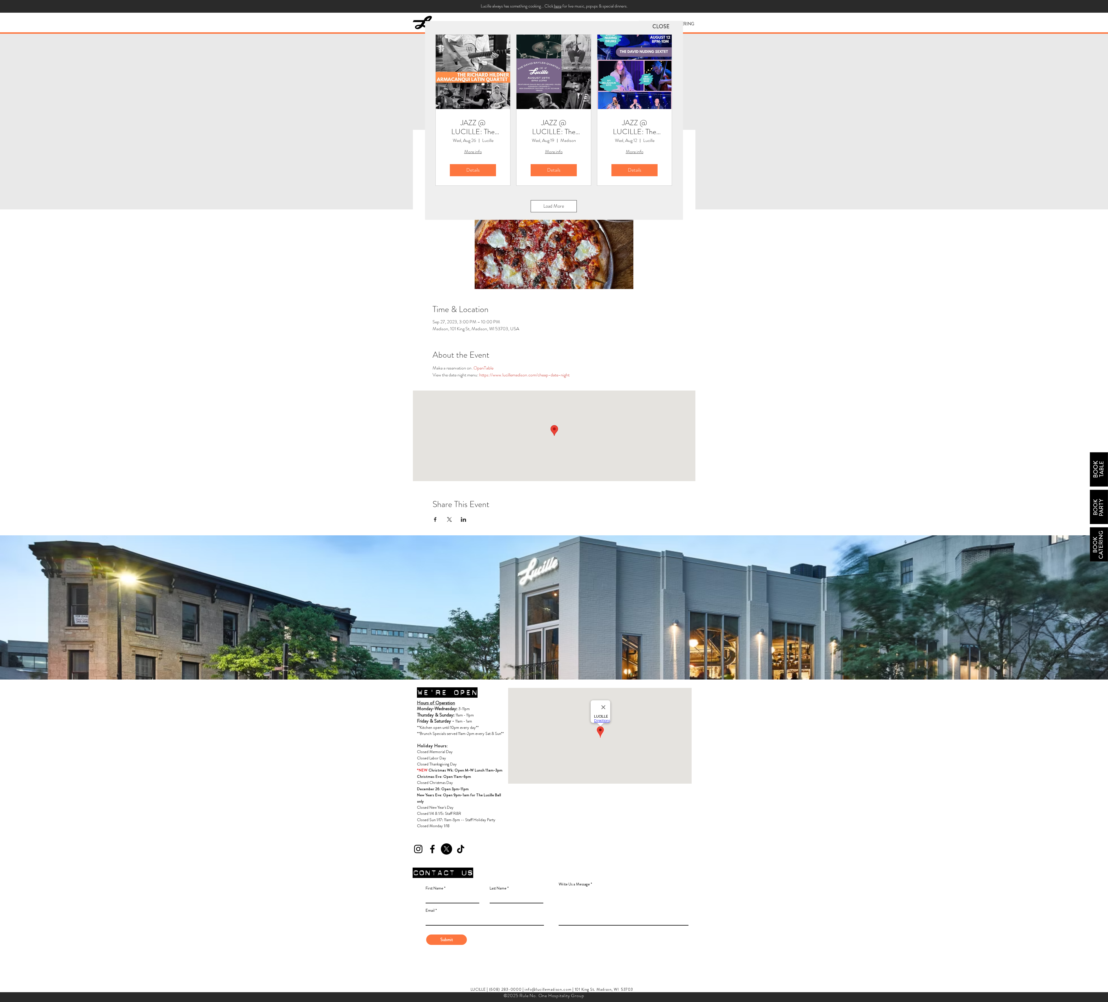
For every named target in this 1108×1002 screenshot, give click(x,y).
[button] (661, 26)
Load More (553, 205)
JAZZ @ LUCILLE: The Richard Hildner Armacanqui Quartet (473, 127)
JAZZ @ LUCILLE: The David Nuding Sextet (634, 127)
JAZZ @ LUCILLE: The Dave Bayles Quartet (553, 127)
